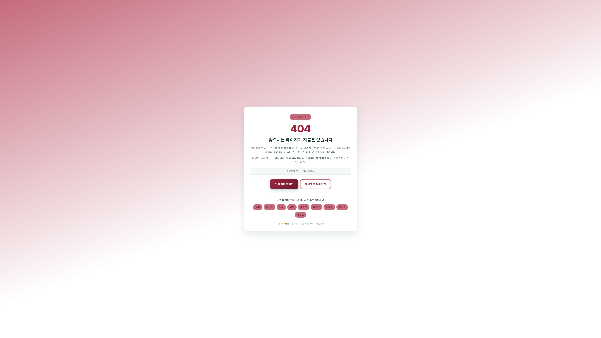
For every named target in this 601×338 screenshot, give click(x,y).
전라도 (316, 207)
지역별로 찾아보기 (315, 184)
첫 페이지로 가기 (284, 184)
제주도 (300, 214)
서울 (258, 207)
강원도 (329, 207)
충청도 (303, 207)
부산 (292, 207)
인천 (281, 207)
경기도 (269, 207)
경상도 (342, 207)
